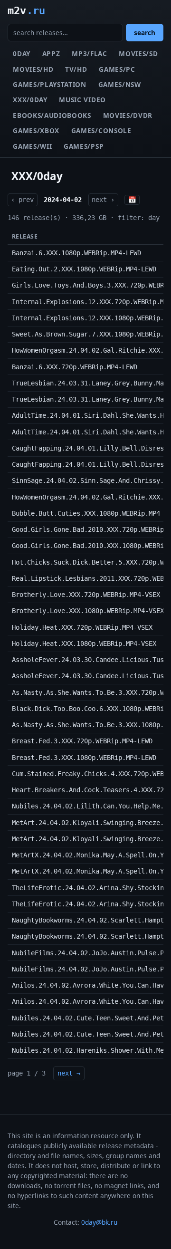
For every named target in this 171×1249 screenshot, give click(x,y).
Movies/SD (138, 53)
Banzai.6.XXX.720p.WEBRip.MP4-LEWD (74, 367)
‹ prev (22, 199)
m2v (26, 10)
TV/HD (76, 69)
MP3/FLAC (89, 53)
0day (21, 53)
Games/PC (117, 69)
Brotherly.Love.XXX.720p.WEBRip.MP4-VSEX (86, 594)
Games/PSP (84, 146)
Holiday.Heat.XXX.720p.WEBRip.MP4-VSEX (82, 627)
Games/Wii (32, 146)
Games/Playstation (49, 84)
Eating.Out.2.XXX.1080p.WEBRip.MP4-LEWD (84, 269)
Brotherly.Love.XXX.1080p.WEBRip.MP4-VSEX (88, 611)
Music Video (82, 99)
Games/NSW (119, 84)
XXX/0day (30, 99)
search (144, 32)
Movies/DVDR (127, 115)
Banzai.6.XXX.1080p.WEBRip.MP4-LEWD (76, 253)
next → (68, 1073)
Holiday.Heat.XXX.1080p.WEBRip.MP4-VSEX (84, 643)
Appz (51, 53)
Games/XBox (36, 130)
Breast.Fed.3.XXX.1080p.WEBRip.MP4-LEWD (84, 757)
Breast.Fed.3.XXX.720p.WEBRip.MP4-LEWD (82, 741)
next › (103, 199)
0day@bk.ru (99, 1222)
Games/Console (101, 130)
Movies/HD (33, 69)
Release (25, 236)
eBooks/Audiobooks (52, 115)
